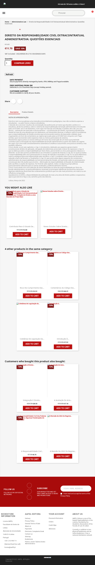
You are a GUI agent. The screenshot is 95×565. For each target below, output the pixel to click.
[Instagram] (29, 491)
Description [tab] (14, 112)
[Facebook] (29, 485)
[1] (88, 489)
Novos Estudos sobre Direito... (56, 226)
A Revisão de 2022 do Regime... (63, 451)
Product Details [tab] (27, 112)
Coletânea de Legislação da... (32, 339)
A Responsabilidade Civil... (32, 451)
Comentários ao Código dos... (63, 288)
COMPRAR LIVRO (22, 63)
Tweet (19, 101)
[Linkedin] (29, 497)
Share (13, 101)
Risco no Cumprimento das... (32, 288)
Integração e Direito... (32, 400)
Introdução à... (63, 339)
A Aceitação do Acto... (63, 400)
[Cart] (91, 13)
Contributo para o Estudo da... (22, 226)
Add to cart (21, 234)
